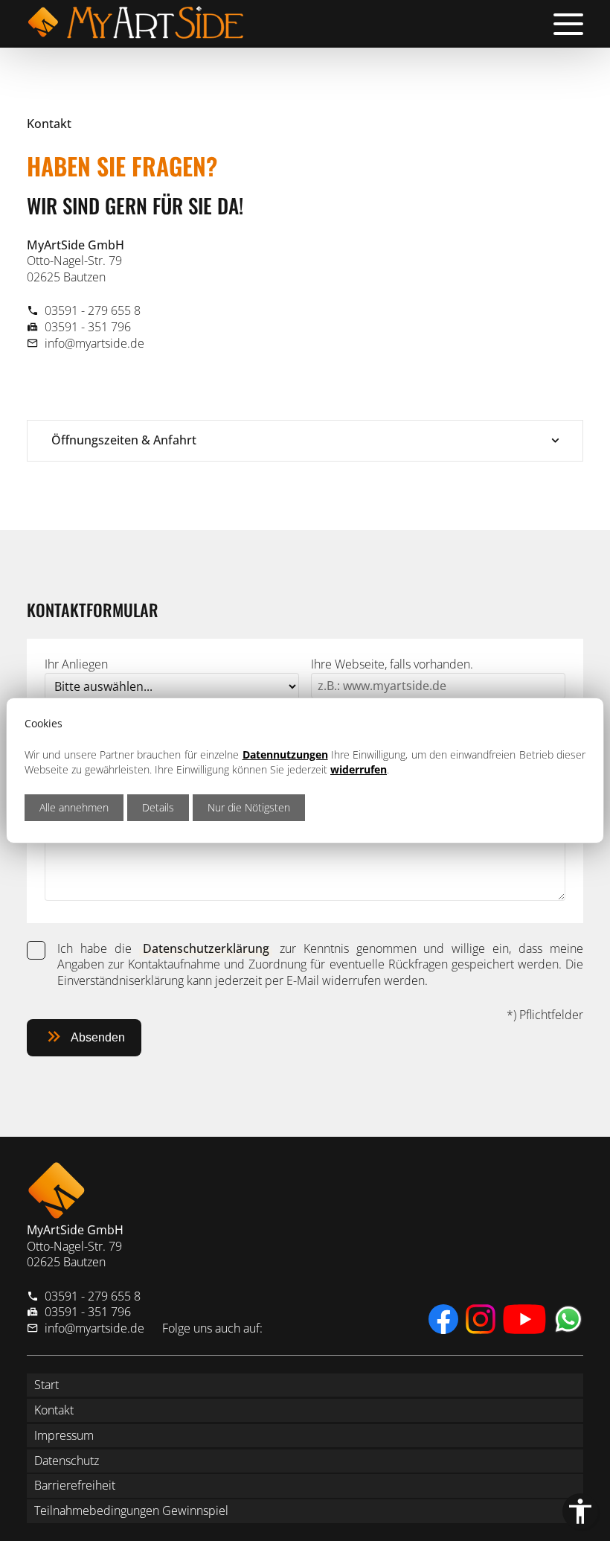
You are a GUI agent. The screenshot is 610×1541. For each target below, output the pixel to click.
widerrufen (358, 769)
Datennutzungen (285, 754)
